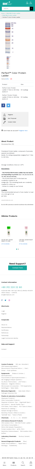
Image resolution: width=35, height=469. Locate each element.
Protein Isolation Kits (8, 429)
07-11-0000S (5, 244)
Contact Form (17, 268)
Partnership (4, 335)
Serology (4, 445)
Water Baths (14, 388)
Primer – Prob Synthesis (9, 370)
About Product (7, 141)
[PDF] (11, 79)
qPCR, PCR (20, 429)
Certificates (5, 330)
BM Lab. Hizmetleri (22, 364)
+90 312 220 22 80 (11, 287)
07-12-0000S (23, 244)
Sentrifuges (4, 388)
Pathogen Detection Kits (9, 393)
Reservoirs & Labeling (8, 408)
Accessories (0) (7, 144)
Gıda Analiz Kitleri (23, 391)
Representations (6, 327)
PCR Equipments (26, 386)
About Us (4, 324)
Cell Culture (5, 404)
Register (3, 313)
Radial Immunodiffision (8, 443)
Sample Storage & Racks (9, 410)
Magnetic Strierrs (14, 384)
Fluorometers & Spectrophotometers (13, 377)
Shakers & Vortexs (18, 373)
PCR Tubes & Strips (25, 406)
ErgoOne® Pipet (25, 402)
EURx (7, 79)
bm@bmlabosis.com (7, 294)
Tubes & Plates (17, 415)
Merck (3, 438)
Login (3, 311)
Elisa (24, 441)
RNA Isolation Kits (25, 431)
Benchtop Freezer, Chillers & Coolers (12, 413)
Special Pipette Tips (17, 404)
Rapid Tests (22, 443)
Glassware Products (7, 398)
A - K (12, 418)
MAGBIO (24, 418)
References (4, 333)
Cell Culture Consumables (9, 425)
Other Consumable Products (10, 400)
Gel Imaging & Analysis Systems (11, 379)
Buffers (3, 433)
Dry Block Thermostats (8, 382)
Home (3, 13)
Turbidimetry (13, 445)
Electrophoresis (6, 375)
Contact (3, 349)
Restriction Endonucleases (9, 431)
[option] (17, 37)
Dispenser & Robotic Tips (9, 402)
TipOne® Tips (5, 415)
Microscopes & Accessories (9, 386)
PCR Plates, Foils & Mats (9, 406)
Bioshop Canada (24, 436)
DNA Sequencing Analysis (9, 366)
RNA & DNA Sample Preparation (11, 427)
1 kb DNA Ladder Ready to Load (26, 240)
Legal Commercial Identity (9, 338)
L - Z (18, 418)
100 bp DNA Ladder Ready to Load (7, 240)
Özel (26, 368)
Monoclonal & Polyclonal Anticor (11, 368)
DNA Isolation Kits (7, 423)
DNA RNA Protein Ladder (13, 13)
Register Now (23, 130)
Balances (4, 384)
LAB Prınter (21, 382)
